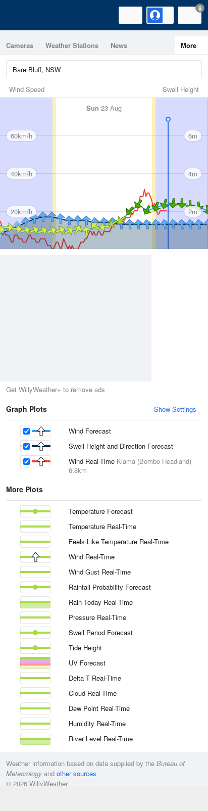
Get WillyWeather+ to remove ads (55, 389)
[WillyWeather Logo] (22, 15)
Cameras (19, 45)
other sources (76, 773)
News (119, 45)
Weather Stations (71, 45)
